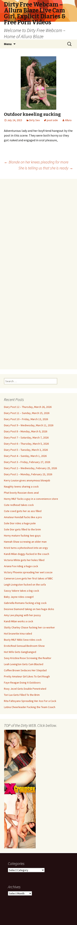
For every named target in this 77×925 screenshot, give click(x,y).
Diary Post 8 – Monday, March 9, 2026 (25, 431)
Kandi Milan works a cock (18, 621)
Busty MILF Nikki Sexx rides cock (23, 639)
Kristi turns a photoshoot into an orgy (26, 548)
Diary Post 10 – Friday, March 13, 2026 (26, 419)
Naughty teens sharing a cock (21, 486)
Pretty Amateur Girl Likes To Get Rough (27, 676)
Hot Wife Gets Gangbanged (20, 652)
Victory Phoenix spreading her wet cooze (28, 572)
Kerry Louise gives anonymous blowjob (27, 480)
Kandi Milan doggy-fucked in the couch (26, 554)
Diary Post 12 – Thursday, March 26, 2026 (28, 407)
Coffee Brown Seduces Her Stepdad (25, 670)
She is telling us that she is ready (45, 167)
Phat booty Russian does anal (21, 492)
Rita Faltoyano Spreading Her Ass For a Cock (30, 701)
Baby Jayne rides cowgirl (19, 597)
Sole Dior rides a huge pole (20, 523)
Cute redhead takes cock (19, 505)
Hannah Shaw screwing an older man (25, 541)
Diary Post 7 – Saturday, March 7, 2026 (26, 437)
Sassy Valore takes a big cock (21, 590)
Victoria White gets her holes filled (24, 560)
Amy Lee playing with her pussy (22, 615)
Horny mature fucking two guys (22, 535)
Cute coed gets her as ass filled (22, 511)
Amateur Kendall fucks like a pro (23, 517)
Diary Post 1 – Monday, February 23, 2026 (28, 474)
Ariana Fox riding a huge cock (21, 566)
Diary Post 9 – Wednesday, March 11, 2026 (28, 425)
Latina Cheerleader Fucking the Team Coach (29, 707)
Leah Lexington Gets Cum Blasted (23, 664)
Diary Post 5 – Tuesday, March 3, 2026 (26, 450)
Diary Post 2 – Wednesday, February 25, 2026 (30, 468)
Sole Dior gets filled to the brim (22, 529)
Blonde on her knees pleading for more (36, 161)
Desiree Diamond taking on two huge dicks (29, 609)
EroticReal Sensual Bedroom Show (24, 646)
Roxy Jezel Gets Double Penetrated (25, 688)
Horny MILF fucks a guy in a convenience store (31, 499)
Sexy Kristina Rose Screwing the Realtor (27, 658)
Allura (68, 120)
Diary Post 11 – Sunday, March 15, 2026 (26, 413)
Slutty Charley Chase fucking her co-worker (29, 627)
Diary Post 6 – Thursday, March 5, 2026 (26, 443)
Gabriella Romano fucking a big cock (25, 603)
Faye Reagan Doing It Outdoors (22, 682)
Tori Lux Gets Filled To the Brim (22, 695)
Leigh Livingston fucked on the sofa (25, 584)
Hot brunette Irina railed (18, 633)
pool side (52, 120)
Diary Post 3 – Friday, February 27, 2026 (27, 462)
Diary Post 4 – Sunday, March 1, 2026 (25, 456)
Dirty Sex (34, 120)
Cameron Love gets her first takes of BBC (28, 578)
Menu (8, 44)
